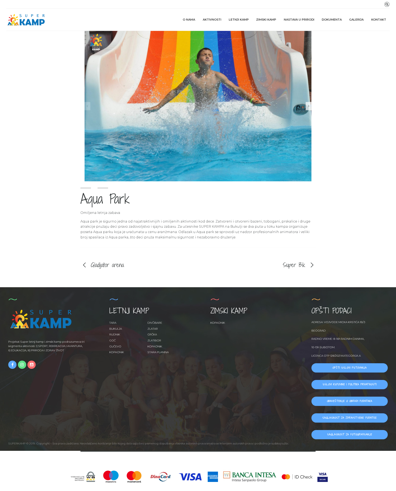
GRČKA (152, 334)
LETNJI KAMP (239, 19)
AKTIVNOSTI (212, 19)
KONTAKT (378, 19)
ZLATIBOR (154, 340)
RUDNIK (114, 334)
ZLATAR (152, 328)
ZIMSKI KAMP (266, 19)
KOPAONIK (154, 346)
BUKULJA (115, 328)
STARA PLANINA (158, 352)
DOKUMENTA (332, 19)
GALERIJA (356, 19)
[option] (198, 106)
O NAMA (189, 19)
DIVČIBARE (154, 322)
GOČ (112, 340)
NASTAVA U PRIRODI (299, 19)
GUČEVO (115, 346)
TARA (112, 322)
